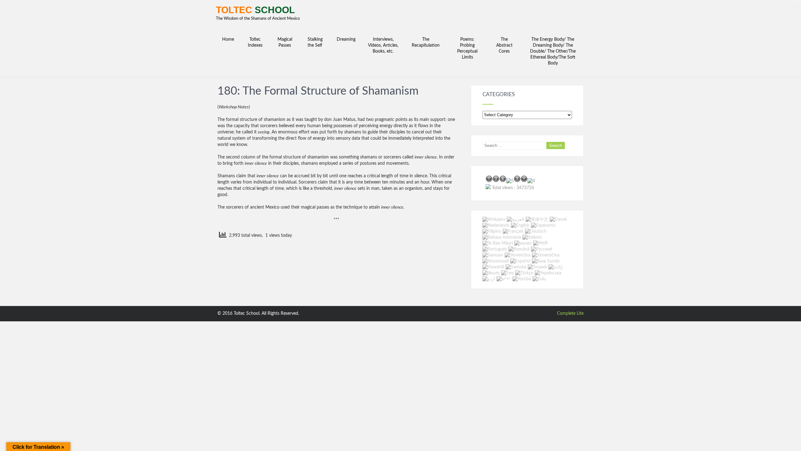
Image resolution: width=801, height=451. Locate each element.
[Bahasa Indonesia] (501, 237)
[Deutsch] (535, 231)
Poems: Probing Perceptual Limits (467, 48)
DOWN (794, 444)
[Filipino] (491, 231)
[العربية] (515, 219)
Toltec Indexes (255, 42)
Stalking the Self (315, 42)
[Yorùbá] (522, 279)
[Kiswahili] (493, 267)
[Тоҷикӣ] (537, 267)
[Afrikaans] (493, 219)
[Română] (518, 249)
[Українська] (548, 273)
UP (794, 6)
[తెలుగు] (491, 273)
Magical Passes (285, 42)
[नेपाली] (540, 243)
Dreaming (346, 39)
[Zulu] (539, 279)
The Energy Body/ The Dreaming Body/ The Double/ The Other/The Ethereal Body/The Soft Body (553, 51)
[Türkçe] (524, 273)
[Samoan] (492, 255)
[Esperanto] (543, 225)
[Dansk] (558, 219)
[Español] (520, 261)
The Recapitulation (426, 42)
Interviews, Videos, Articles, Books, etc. (383, 45)
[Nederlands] (495, 225)
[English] (520, 225)
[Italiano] (532, 237)
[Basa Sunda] (545, 261)
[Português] (494, 249)
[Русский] (541, 249)
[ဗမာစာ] (523, 243)
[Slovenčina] (517, 255)
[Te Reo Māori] (497, 243)
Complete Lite (570, 313)
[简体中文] (537, 219)
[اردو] (488, 279)
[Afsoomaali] (495, 261)
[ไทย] (507, 273)
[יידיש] (504, 279)
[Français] (513, 231)
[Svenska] (516, 267)
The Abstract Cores (504, 45)
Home (228, 39)
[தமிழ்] (555, 267)
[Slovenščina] (545, 255)
